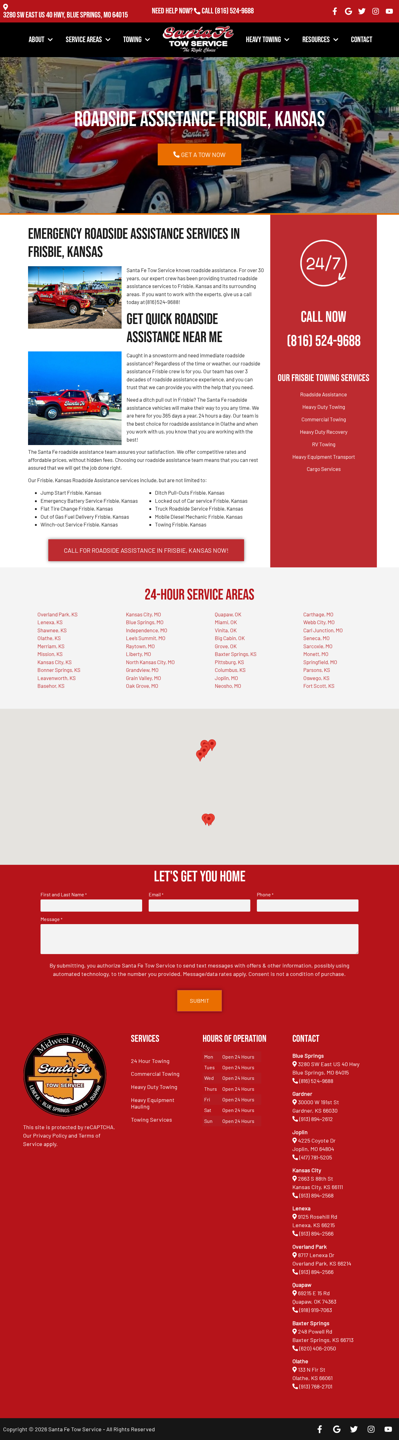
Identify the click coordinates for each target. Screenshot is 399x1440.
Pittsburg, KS (229, 662)
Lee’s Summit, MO (146, 638)
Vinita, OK (226, 630)
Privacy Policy (50, 1135)
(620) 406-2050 (317, 1348)
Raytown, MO (140, 646)
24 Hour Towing (150, 1060)
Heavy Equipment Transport (323, 456)
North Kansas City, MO (150, 662)
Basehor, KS (51, 686)
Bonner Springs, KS (58, 670)
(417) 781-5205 (315, 1157)
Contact (361, 40)
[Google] (348, 11)
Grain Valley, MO (143, 678)
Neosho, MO (228, 686)
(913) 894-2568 (316, 1195)
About (36, 40)
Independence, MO (146, 630)
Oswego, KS (316, 678)
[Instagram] (375, 11)
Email (156, 894)
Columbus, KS (230, 670)
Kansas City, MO (143, 614)
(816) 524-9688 (234, 11)
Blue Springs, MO (145, 622)
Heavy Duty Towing (323, 407)
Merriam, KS (51, 646)
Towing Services (151, 1119)
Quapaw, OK (228, 614)
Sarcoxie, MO (318, 646)
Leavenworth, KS (56, 678)
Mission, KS (50, 654)
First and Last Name (64, 894)
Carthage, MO (318, 614)
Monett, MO (316, 654)
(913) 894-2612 (316, 1118)
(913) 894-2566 (316, 1233)
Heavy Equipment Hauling (153, 1103)
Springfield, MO (320, 662)
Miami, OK (226, 622)
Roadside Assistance (323, 394)
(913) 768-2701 (234, 19)
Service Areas (84, 40)
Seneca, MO (316, 638)
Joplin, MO (226, 678)
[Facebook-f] (334, 11)
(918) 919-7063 (315, 1309)
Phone (265, 894)
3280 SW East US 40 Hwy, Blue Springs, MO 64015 (65, 15)
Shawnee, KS (52, 630)
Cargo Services (324, 469)
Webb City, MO (319, 622)
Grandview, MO (142, 670)
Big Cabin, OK (230, 638)
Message (51, 919)
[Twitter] (362, 11)
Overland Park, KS (57, 614)
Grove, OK (226, 646)
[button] (209, 820)
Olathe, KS (49, 638)
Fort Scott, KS (318, 686)
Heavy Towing (263, 40)
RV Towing (323, 444)
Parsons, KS (316, 670)
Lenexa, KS (50, 622)
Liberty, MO (138, 654)
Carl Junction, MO (323, 630)
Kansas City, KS (54, 662)
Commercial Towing (323, 419)
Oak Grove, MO (142, 686)
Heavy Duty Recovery (324, 432)
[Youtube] (389, 11)
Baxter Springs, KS (236, 654)
